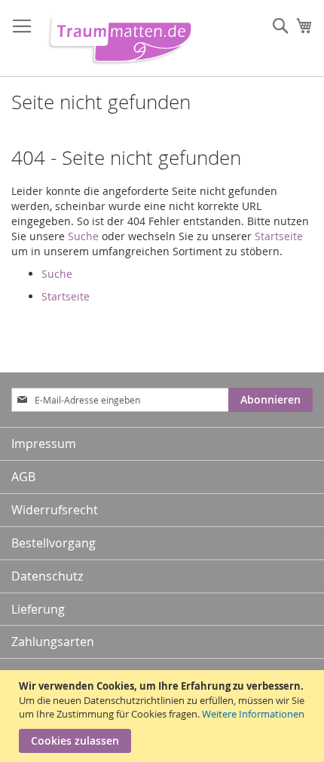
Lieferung (38, 609)
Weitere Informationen (253, 714)
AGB (23, 476)
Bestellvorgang (53, 543)
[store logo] (116, 38)
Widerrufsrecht (54, 509)
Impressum (43, 443)
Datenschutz (47, 576)
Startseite (279, 236)
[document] (164, 716)
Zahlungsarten (52, 641)
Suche (83, 236)
